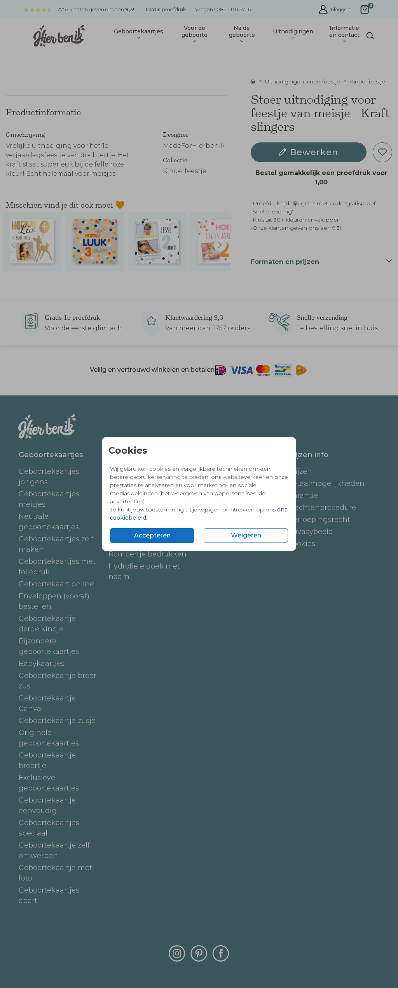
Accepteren (152, 535)
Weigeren (246, 535)
